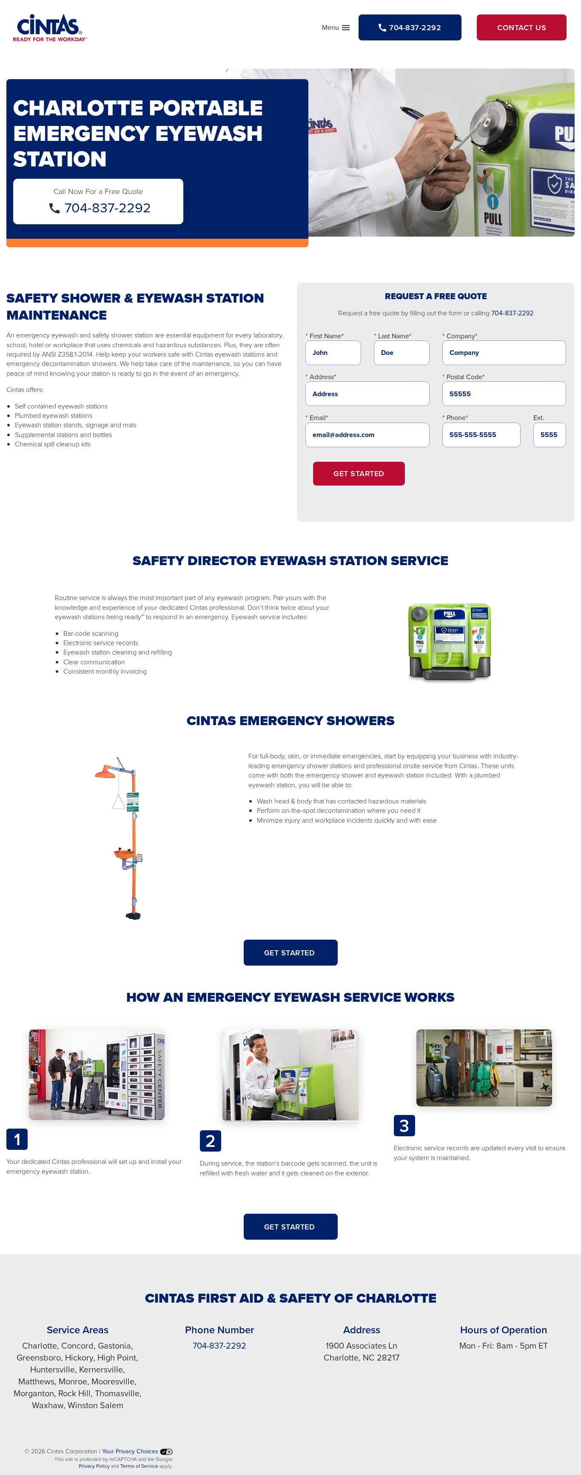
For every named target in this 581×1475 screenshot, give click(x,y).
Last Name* (394, 335)
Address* (323, 376)
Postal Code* (465, 376)
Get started (290, 952)
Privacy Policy (94, 1465)
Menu (336, 29)
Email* (319, 417)
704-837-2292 (108, 207)
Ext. (538, 417)
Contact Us (521, 27)
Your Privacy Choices (131, 1450)
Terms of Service (139, 1465)
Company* (462, 335)
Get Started (358, 473)
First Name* (327, 335)
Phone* (457, 417)
